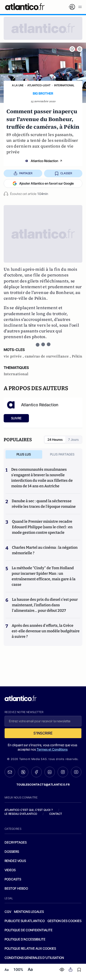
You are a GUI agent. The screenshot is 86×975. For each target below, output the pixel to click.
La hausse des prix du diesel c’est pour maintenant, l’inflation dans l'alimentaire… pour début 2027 (45, 605)
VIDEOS (10, 870)
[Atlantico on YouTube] (76, 772)
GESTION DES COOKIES (64, 921)
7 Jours (73, 439)
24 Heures (55, 439)
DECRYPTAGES (16, 842)
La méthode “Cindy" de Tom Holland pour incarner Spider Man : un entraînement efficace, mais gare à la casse (43, 576)
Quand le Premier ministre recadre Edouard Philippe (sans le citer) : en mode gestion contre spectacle (42, 527)
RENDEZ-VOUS (15, 861)
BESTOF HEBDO (16, 888)
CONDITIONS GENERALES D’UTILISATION (34, 958)
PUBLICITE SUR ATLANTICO (25, 921)
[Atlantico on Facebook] (36, 772)
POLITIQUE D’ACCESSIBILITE (25, 939)
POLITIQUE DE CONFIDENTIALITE (29, 930)
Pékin (77, 356)
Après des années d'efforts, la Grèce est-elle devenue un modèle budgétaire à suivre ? (46, 631)
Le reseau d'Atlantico (21, 813)
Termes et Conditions (52, 749)
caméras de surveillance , (48, 356)
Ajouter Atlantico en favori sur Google (46, 183)
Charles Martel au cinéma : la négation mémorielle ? (45, 550)
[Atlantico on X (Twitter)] (23, 772)
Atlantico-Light (38, 85)
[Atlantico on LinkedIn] (49, 772)
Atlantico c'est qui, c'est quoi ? (29, 810)
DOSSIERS (12, 851)
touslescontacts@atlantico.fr (43, 784)
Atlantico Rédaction (44, 161)
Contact (55, 813)
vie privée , (14, 356)
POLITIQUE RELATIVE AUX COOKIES (30, 948)
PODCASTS (13, 879)
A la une (18, 85)
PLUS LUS (24, 454)
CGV (8, 912)
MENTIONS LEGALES (29, 912)
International (64, 85)
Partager (25, 173)
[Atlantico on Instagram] (63, 772)
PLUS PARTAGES (62, 454)
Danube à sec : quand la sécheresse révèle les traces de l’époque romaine (44, 504)
